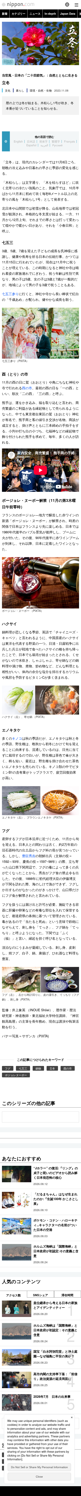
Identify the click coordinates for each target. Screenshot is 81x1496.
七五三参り (10, 293)
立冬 (52, 1068)
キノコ (17, 738)
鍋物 (38, 1068)
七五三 (23, 1068)
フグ (7, 1068)
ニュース (34, 13)
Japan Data (67, 13)
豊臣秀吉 (28, 855)
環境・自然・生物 (41, 90)
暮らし (20, 90)
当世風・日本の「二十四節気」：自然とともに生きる (39, 75)
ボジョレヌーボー (16, 1075)
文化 (7, 90)
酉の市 (27, 387)
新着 (4, 13)
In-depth (50, 13)
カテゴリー (18, 13)
